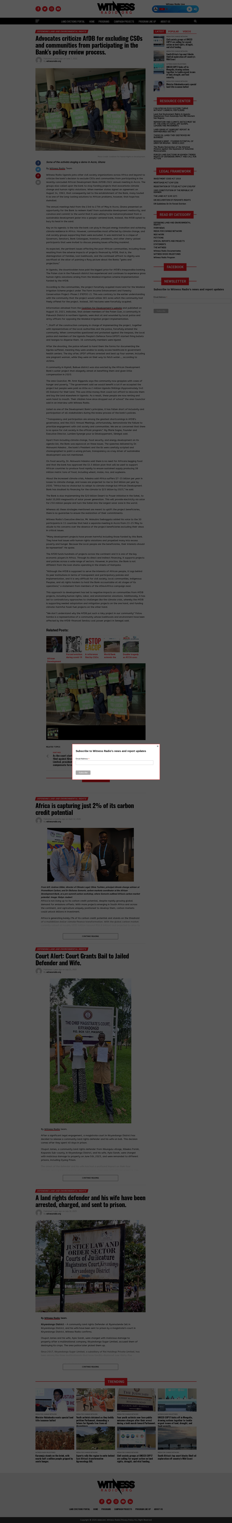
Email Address (82, 758)
